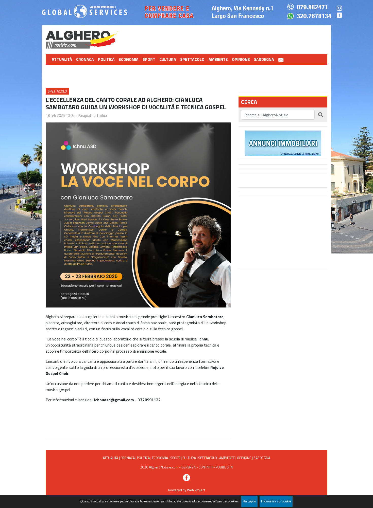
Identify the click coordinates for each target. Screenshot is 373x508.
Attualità (62, 59)
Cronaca (85, 59)
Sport (149, 59)
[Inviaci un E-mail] (281, 59)
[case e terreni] (283, 143)
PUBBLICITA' (224, 467)
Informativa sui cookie (276, 501)
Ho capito (249, 501)
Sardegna (264, 59)
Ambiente (218, 59)
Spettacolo (192, 59)
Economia (129, 59)
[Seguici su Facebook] (186, 477)
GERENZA (188, 467)
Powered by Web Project (186, 490)
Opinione (241, 59)
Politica (106, 59)
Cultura (167, 59)
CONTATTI (206, 467)
